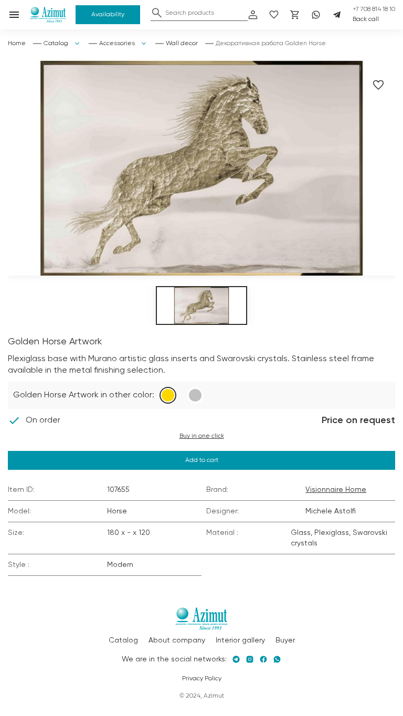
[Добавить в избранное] (378, 85)
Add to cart (201, 460)
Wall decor (182, 43)
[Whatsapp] (316, 14)
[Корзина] (295, 14)
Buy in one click (201, 436)
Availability (107, 15)
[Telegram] (337, 14)
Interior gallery (240, 640)
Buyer (285, 640)
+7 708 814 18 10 (374, 9)
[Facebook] (263, 659)
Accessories (117, 43)
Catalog (56, 43)
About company (177, 640)
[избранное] (274, 14)
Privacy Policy (201, 679)
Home (17, 43)
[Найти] (157, 12)
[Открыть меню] (14, 14)
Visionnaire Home (335, 489)
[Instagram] (250, 659)
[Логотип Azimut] (48, 15)
